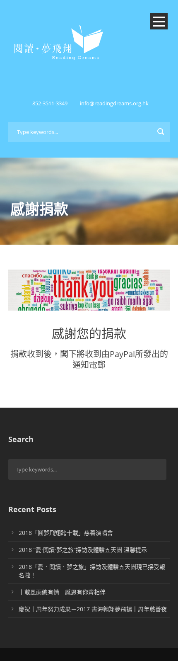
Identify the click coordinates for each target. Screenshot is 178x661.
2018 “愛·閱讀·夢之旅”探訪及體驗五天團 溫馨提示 (83, 550)
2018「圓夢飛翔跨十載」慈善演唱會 (66, 533)
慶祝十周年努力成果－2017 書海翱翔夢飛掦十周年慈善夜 (93, 609)
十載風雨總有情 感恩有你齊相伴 (62, 592)
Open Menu (159, 21)
